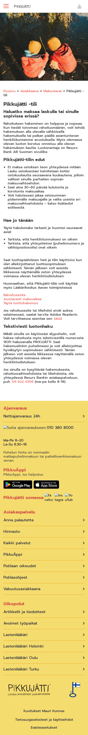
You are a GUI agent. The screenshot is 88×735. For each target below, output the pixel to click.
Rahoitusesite (14, 295)
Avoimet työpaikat (20, 623)
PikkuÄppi (12, 554)
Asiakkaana (29, 91)
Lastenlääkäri (15, 635)
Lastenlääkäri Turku (21, 669)
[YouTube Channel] (69, 498)
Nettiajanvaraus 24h (21, 416)
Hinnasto (11, 531)
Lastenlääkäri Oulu (20, 658)
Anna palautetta (18, 520)
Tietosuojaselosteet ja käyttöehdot (44, 719)
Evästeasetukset (44, 727)
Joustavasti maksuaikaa (22, 299)
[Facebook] (49, 498)
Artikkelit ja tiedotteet (24, 612)
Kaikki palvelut (17, 543)
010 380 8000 (60, 427)
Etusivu (9, 91)
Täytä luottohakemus (20, 303)
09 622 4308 (23, 381)
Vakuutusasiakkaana (21, 589)
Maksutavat (52, 91)
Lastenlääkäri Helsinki (23, 646)
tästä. (58, 318)
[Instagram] (59, 498)
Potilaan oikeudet (19, 566)
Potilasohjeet (15, 577)
